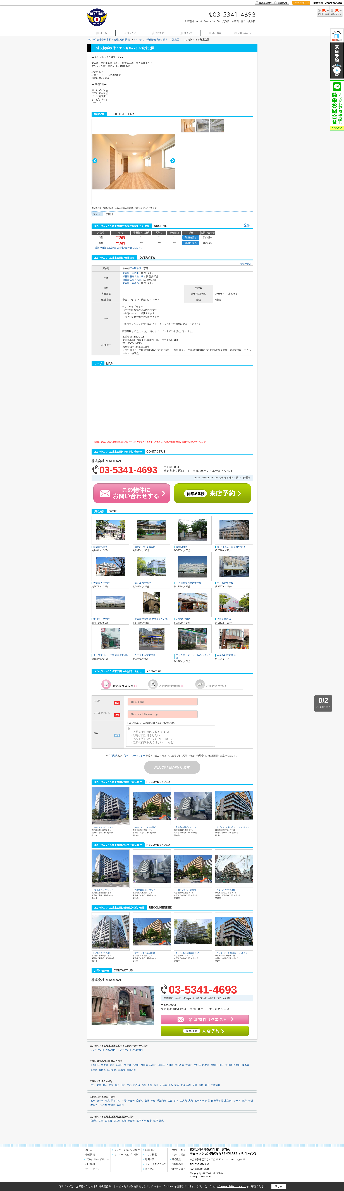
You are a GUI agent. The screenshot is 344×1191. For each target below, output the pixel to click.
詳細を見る (191, 237)
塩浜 (176, 1085)
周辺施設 (176, 1159)
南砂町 (135, 273)
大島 (139, 279)
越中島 (100, 1100)
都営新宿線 (128, 276)
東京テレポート (232, 1100)
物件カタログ (178, 1169)
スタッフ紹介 (178, 1154)
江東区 (133, 268)
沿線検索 (149, 1150)
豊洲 (92, 1085)
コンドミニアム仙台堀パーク (187, 953)
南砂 (129, 1085)
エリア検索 (151, 1154)
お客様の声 (177, 1164)
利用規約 (113, 755)
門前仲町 (215, 1085)
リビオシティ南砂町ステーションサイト (233, 827)
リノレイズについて (155, 1164)
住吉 (170, 1100)
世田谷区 (179, 1065)
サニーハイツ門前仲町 (226, 890)
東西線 (126, 273)
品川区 (152, 1065)
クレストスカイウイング (103, 827)
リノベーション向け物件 (130, 1050)
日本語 (301, 10)
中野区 (197, 1065)
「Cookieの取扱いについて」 (232, 1186)
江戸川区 (112, 1070)
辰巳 (153, 1100)
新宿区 (119, 1065)
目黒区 (161, 1065)
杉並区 (205, 1065)
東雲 (99, 1085)
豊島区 (214, 1065)
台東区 (136, 1065)
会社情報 (90, 1154)
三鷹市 (121, 1070)
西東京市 (131, 1070)
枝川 (156, 1085)
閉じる (278, 1186)
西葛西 (135, 283)
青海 (244, 1100)
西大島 (183, 1100)
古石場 (136, 1085)
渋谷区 (188, 1065)
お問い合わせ (178, 1150)
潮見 (150, 1085)
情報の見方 (245, 263)
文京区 (127, 1065)
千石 (170, 1085)
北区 (221, 1065)
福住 (189, 1085)
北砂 (123, 1085)
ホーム (88, 1150)
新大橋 (163, 1085)
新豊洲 (120, 1105)
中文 (300, 14)
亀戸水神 (199, 1100)
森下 (207, 1085)
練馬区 (245, 1065)
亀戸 (117, 1085)
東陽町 (131, 1100)
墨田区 (144, 1065)
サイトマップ (92, 1169)
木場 (182, 1085)
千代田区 (95, 1065)
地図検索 (149, 1159)
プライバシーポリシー (133, 755)
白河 (144, 1085)
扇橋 (201, 1085)
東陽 (111, 1085)
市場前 (111, 1105)
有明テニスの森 (98, 1105)
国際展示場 (217, 1100)
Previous (94, 160)
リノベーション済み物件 (103, 1050)
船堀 (124, 1120)
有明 (105, 1085)
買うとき (149, 1169)
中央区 (104, 1065)
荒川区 (228, 1065)
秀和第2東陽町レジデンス (186, 827)
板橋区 (237, 1065)
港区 (112, 1065)
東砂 (139, 268)
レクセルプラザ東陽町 (102, 953)
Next (172, 160)
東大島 (140, 276)
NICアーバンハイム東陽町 (145, 827)
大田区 (169, 1065)
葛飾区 (102, 1070)
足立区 (93, 1070)
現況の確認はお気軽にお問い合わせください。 (119, 247)
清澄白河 (161, 1100)
